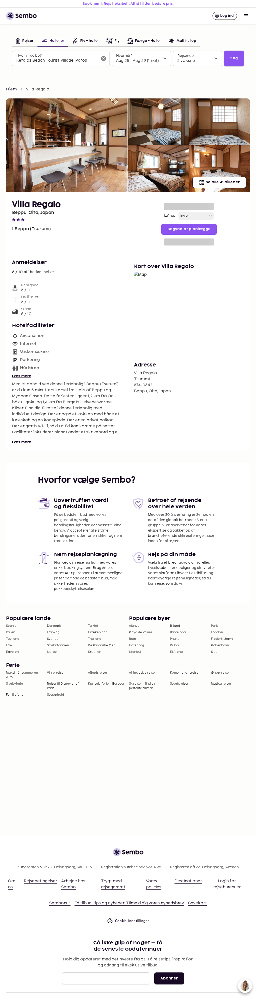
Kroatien (94, 652)
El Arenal (177, 652)
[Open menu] (246, 16)
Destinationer (188, 881)
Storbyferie (14, 684)
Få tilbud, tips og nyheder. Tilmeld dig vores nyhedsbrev (129, 903)
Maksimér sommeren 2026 (22, 675)
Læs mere (21, 376)
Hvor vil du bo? (29, 55)
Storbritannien (58, 645)
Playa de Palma (140, 632)
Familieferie (15, 695)
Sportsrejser (179, 684)
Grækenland (98, 632)
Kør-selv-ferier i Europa (106, 684)
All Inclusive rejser (142, 673)
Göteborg (136, 645)
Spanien (12, 626)
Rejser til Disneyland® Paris (63, 686)
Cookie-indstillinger (132, 921)
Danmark (54, 626)
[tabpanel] (128, 59)
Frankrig (53, 632)
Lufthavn (171, 216)
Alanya (134, 626)
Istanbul (135, 652)
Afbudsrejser (97, 673)
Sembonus (59, 903)
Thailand (94, 639)
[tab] (25, 41)
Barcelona (178, 632)
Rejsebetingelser (40, 881)
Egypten (12, 652)
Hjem (11, 89)
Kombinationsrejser (185, 673)
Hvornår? (124, 56)
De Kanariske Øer (101, 645)
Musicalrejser (221, 684)
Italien (10, 632)
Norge (52, 652)
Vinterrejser (56, 673)
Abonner (169, 978)
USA (9, 645)
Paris (214, 626)
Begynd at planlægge (189, 229)
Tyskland (12, 639)
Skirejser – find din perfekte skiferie (142, 686)
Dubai (174, 645)
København (220, 645)
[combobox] (57, 60)
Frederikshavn (222, 639)
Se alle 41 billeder (223, 182)
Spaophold (55, 695)
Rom (132, 639)
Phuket (175, 639)
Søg (234, 58)
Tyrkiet (93, 626)
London (217, 632)
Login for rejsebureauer (227, 884)
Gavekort (197, 903)
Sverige (52, 639)
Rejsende (185, 56)
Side (214, 652)
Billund (175, 626)
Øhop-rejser (220, 673)
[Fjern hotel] (103, 58)
